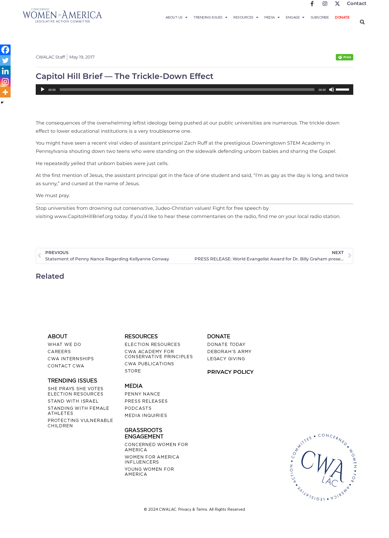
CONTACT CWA (66, 365)
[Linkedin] (5, 71)
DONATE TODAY (226, 344)
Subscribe (320, 17)
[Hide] (2, 102)
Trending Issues (208, 17)
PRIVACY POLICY (230, 372)
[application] (194, 89)
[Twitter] (5, 60)
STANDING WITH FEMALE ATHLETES (78, 411)
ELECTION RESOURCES (152, 344)
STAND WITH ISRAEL (73, 401)
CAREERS (59, 351)
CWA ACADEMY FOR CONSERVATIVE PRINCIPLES (159, 354)
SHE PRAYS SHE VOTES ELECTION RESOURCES (75, 391)
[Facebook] (5, 50)
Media (269, 17)
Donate (342, 17)
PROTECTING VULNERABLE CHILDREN (80, 423)
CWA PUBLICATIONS (149, 363)
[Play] (42, 89)
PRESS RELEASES (146, 401)
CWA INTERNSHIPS (71, 358)
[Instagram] (5, 81)
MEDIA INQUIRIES (146, 415)
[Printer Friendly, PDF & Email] (344, 58)
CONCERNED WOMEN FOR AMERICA (156, 447)
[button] (362, 21)
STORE (133, 371)
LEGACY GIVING (226, 358)
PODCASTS (138, 408)
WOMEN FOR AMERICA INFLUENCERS (152, 460)
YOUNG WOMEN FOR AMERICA (149, 472)
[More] (5, 92)
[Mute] (331, 89)
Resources (243, 17)
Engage (293, 17)
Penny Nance (142, 394)
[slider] (343, 89)
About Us (174, 17)
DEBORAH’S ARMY (229, 351)
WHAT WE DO (64, 344)
